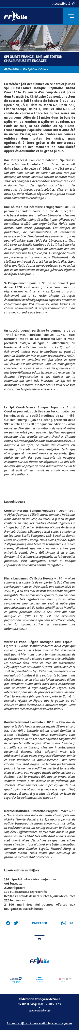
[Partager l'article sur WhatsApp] (63, 923)
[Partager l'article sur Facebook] (8, 923)
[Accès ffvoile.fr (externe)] (15, 15)
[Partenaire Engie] (39, 980)
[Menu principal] (71, 16)
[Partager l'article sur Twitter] (16, 923)
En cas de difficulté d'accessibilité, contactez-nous (39, 1023)
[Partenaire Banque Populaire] (16, 980)
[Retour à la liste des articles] (39, 939)
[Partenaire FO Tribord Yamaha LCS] (63, 980)
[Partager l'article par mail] (71, 923)
